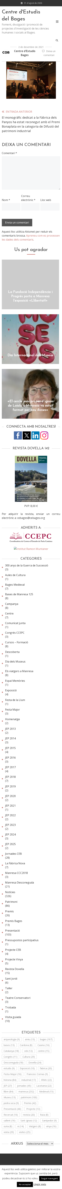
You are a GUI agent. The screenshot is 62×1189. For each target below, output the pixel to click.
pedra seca (11, 1103)
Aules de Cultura (15, 575)
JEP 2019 (10, 786)
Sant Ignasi (29, 1120)
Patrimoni (11, 902)
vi (20, 1126)
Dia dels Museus (15, 661)
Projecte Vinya (14, 959)
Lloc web (45, 200)
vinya (51, 1126)
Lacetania (44, 1085)
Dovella (34, 1062)
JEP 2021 (10, 805)
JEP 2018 (10, 777)
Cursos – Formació (16, 642)
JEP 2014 (10, 738)
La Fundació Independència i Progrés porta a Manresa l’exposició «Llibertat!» (30, 296)
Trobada (10, 1007)
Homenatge (12, 719)
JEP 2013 (10, 729)
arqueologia (12, 1039)
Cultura (28, 1056)
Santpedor (49, 1120)
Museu (10, 1097)
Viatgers (35, 1126)
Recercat (11, 1114)
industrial (28, 1079)
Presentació (12, 930)
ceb (28, 1050)
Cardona (26, 1045)
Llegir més (40, 1184)
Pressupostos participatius (22, 940)
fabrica (46, 1068)
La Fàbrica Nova (15, 863)
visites (24, 1132)
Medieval (46, 1091)
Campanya (11, 604)
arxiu (30, 1039)
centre (43, 1050)
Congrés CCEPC (14, 633)
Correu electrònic (28, 198)
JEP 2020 (10, 796)
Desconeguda (13, 1062)
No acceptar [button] (25, 1184)
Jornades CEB (13, 854)
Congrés (10, 1056)
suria (8, 1126)
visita (9, 1132)
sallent (9, 1120)
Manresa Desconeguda (19, 882)
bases (9, 1045)
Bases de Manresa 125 (19, 594)
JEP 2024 (10, 834)
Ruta (44, 1114)
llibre (8, 1091)
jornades (24, 1085)
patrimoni (29, 1097)
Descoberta (12, 652)
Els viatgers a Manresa (19, 671)
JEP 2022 (10, 815)
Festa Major (12, 709)
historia (10, 1079)
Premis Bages (13, 921)
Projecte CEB (13, 950)
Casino (44, 1045)
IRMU (46, 1079)
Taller (8, 988)
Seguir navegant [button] (49, 1178)
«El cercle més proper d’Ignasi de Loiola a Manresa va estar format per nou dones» (30, 406)
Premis (9, 911)
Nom (6, 200)
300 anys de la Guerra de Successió (26, 565)
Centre (9, 613)
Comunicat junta (15, 623)
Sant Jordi (11, 978)
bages (46, 1039)
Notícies (10, 892)
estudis (9, 1068)
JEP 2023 (10, 825)
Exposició (11, 690)
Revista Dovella (14, 969)
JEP (8, 1085)
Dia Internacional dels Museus (30, 355)
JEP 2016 (10, 757)
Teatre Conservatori (17, 998)
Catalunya (11, 1050)
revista (29, 1114)
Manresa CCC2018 (16, 873)
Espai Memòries (15, 681)
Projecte (33, 1108)
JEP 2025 (10, 844)
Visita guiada (13, 1017)
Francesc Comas (37, 1074)
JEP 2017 (10, 767)
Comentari (9, 153)
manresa (26, 1091)
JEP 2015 (10, 748)
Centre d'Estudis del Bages (21, 15)
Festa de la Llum (15, 700)
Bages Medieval (15, 584)
